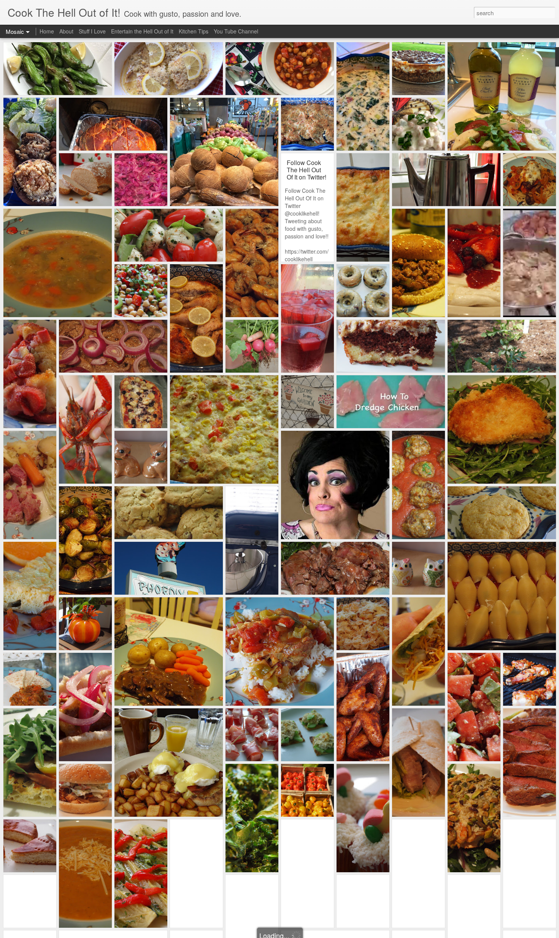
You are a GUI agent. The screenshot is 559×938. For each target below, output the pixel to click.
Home (47, 31)
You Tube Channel (236, 31)
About (66, 31)
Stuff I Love (92, 31)
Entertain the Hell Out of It (142, 31)
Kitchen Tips (193, 31)
